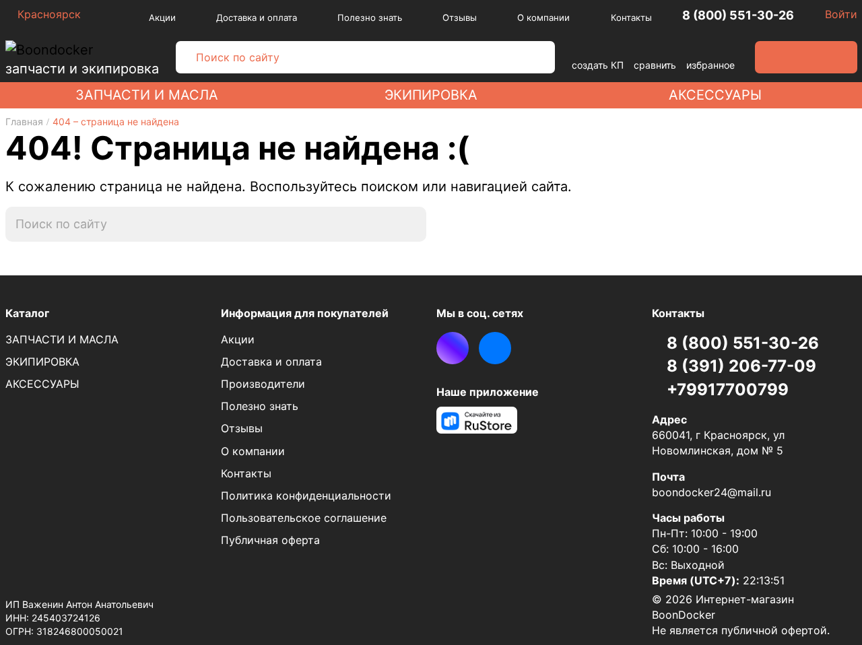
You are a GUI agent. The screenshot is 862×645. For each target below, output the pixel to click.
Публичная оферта (270, 540)
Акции (162, 17)
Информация (305, 313)
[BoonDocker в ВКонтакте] (495, 348)
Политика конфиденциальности (306, 495)
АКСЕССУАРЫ (715, 95)
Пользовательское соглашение (304, 517)
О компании (543, 17)
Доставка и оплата (256, 17)
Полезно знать (369, 17)
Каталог (27, 313)
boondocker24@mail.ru (711, 492)
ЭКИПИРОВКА (431, 95)
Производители (263, 384)
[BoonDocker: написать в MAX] (452, 348)
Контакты (631, 17)
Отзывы (459, 17)
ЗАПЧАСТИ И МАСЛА (146, 95)
